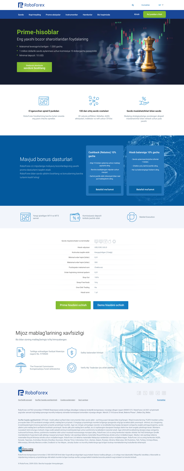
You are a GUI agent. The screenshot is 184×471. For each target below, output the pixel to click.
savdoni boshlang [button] (34, 67)
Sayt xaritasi (83, 400)
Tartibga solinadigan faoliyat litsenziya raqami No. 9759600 (47, 352)
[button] (31, 5)
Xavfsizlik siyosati (25, 400)
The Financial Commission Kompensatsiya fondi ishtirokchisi (45, 367)
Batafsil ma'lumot (105, 189)
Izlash (93, 5)
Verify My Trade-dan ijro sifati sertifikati (98, 367)
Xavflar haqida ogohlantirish (46, 400)
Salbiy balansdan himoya (92, 352)
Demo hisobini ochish (111, 305)
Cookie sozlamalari (67, 400)
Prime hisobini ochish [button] (73, 305)
